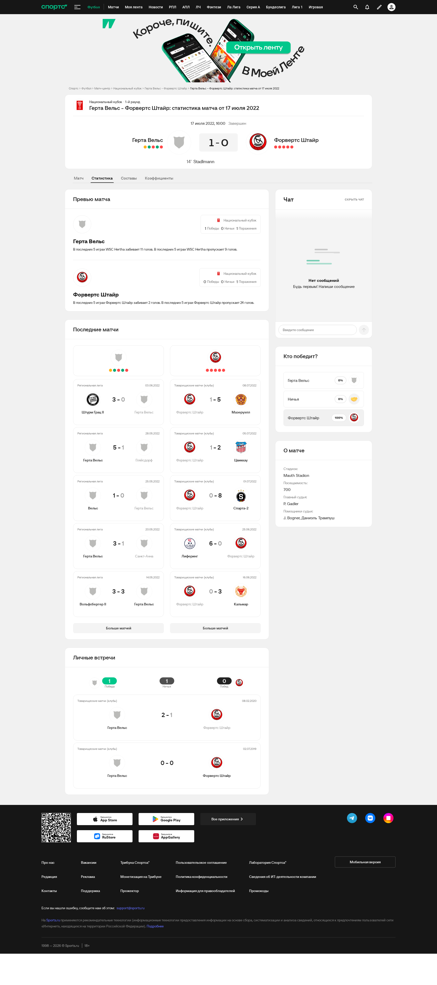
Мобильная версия (365, 862)
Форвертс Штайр (296, 139)
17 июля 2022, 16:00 (208, 123)
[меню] (77, 7)
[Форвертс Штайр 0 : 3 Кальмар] (275, 147)
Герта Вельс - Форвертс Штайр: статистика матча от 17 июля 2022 (234, 88)
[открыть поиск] (356, 7)
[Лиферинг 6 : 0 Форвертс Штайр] (279, 147)
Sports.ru (53, 920)
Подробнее (155, 926)
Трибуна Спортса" (134, 862)
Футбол (86, 88)
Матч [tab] (78, 178)
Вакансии (88, 862)
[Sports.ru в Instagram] (389, 819)
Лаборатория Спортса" (267, 862)
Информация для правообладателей (205, 891)
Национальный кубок (127, 88)
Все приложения (225, 819)
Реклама (88, 876)
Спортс (73, 88)
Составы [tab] (129, 178)
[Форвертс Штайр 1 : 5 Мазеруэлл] (291, 147)
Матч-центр (102, 88)
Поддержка (90, 891)
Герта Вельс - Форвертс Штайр (166, 88)
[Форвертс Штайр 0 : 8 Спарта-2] (283, 147)
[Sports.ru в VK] (371, 819)
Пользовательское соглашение (201, 862)
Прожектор (129, 891)
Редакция (49, 876)
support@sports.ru (130, 908)
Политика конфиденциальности (201, 876)
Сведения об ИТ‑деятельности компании (282, 876)
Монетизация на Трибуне (141, 876)
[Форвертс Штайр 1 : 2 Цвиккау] (287, 147)
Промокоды (259, 891)
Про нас (47, 862)
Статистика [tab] (102, 178)
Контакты (49, 891)
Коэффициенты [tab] (159, 178)
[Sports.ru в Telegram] (353, 819)
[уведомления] (367, 7)
